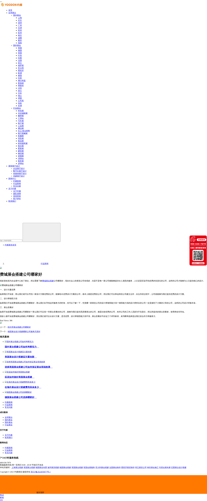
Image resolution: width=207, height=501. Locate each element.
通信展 (21, 128)
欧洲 (20, 73)
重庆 (20, 40)
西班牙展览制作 (128, 467)
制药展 (21, 161)
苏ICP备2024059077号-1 (41, 472)
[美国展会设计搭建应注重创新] (18, 352)
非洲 (20, 106)
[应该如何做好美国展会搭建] (17, 372)
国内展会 (17, 15)
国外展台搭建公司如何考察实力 (22, 346)
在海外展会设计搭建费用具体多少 (23, 387)
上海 (20, 18)
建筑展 (21, 151)
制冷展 (21, 146)
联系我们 (12, 201)
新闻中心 (12, 179)
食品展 (21, 141)
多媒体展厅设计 (20, 174)
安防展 (21, 138)
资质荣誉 (17, 196)
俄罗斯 (21, 65)
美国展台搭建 (29, 467)
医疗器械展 (23, 133)
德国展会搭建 (65, 467)
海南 (20, 43)
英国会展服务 (89, 467)
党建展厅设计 (19, 176)
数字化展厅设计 (20, 171)
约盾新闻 (17, 181)
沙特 (20, 88)
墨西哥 (21, 86)
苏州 (20, 30)
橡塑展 (21, 116)
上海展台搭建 (17, 467)
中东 (20, 55)
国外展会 (17, 45)
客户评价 (17, 199)
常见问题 (17, 186)
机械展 (21, 136)
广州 (20, 25)
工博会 (21, 118)
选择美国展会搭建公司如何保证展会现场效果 (29, 367)
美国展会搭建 (77, 467)
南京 (20, 35)
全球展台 (12, 13)
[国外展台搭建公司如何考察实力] (19, 342)
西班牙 (21, 71)
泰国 (20, 76)
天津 (20, 28)
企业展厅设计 (19, 168)
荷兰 (20, 63)
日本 (20, 93)
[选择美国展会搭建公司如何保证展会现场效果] (25, 362)
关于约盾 (12, 189)
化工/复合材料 (24, 131)
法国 (20, 60)
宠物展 (21, 156)
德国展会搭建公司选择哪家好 (21, 397)
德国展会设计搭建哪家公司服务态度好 (24, 332)
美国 (20, 48)
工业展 (21, 126)
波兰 (20, 91)
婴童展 (21, 148)
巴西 (20, 58)
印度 (20, 78)
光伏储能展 (23, 113)
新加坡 (21, 83)
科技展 (21, 111)
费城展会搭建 (48, 281)
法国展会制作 (115, 467)
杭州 (20, 33)
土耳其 (21, 101)
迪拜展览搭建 (53, 467)
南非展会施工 (153, 467)
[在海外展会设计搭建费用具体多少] (20, 382)
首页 (10, 10)
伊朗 (20, 98)
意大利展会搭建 (102, 467)
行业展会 (17, 108)
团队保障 (17, 194)
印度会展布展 (165, 467)
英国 (20, 53)
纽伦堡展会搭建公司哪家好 (19, 327)
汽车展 (21, 121)
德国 (20, 50)
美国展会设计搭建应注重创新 (21, 357)
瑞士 (20, 96)
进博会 (21, 163)
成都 (20, 38)
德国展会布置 (41, 467)
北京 (20, 20)
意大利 (21, 68)
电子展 (21, 123)
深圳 (20, 23)
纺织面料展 (23, 143)
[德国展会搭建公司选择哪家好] (18, 392)
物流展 (21, 153)
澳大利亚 (22, 81)
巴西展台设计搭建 (178, 467)
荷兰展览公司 (141, 467)
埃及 (20, 103)
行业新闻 (17, 184)
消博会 (21, 158)
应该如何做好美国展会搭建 (19, 377)
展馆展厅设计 (14, 166)
